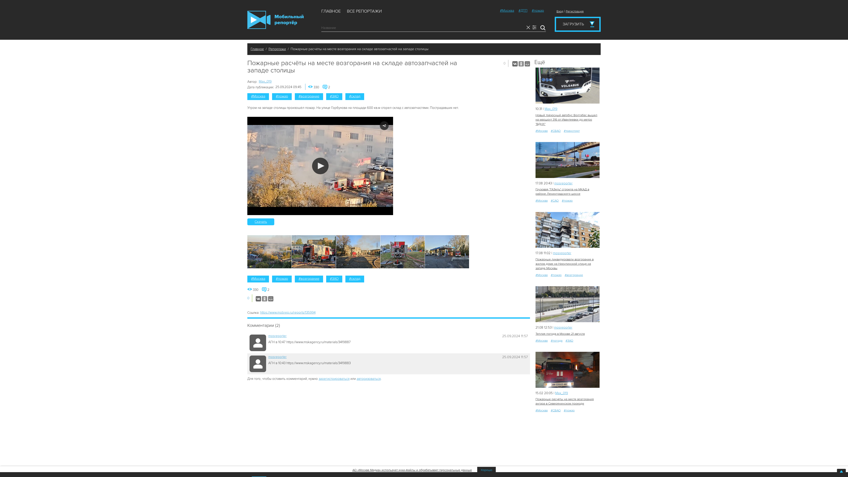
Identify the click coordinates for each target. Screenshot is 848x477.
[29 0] (568, 304)
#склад (354, 96)
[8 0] (568, 86)
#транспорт (572, 131)
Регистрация (575, 11)
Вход (559, 11)
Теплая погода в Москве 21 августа (560, 334)
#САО (555, 201)
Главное (331, 11)
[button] (320, 166)
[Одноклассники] (521, 63)
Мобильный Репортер (275, 20)
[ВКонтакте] (515, 63)
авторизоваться (369, 379)
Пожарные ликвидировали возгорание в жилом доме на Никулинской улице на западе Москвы (565, 263)
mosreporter (277, 336)
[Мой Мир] (527, 63)
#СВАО (556, 131)
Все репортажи (364, 11)
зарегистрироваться (334, 379)
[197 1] (568, 230)
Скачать (261, 222)
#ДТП (523, 10)
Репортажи (277, 49)
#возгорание (309, 96)
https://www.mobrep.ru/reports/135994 (288, 312)
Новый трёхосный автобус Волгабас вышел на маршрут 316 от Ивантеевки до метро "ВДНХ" (566, 119)
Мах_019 (265, 81)
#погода (556, 341)
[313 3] (568, 370)
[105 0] (568, 160)
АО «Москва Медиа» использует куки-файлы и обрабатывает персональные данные (412, 470)
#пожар (538, 10)
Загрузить (573, 24)
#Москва (507, 10)
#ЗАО (334, 96)
